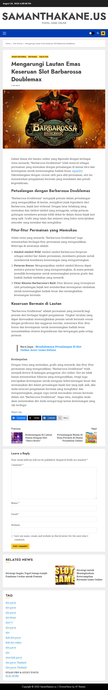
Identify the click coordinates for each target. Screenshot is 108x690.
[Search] (98, 33)
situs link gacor (14, 657)
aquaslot (77, 171)
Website (15, 525)
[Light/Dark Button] (92, 33)
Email (15, 514)
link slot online (14, 642)
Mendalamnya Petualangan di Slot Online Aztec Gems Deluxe (50, 348)
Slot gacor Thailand (16, 667)
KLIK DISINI (12, 676)
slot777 (9, 622)
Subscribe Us (103, 33)
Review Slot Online (19, 57)
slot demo (11, 617)
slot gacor (11, 602)
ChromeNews (65, 686)
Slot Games (32, 57)
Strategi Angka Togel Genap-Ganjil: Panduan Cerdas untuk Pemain (27, 575)
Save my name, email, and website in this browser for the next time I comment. (51, 537)
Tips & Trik (43, 57)
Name (15, 503)
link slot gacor (13, 637)
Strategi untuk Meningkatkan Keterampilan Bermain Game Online (89, 575)
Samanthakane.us (54, 16)
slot (7, 632)
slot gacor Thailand (16, 662)
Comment (17, 464)
